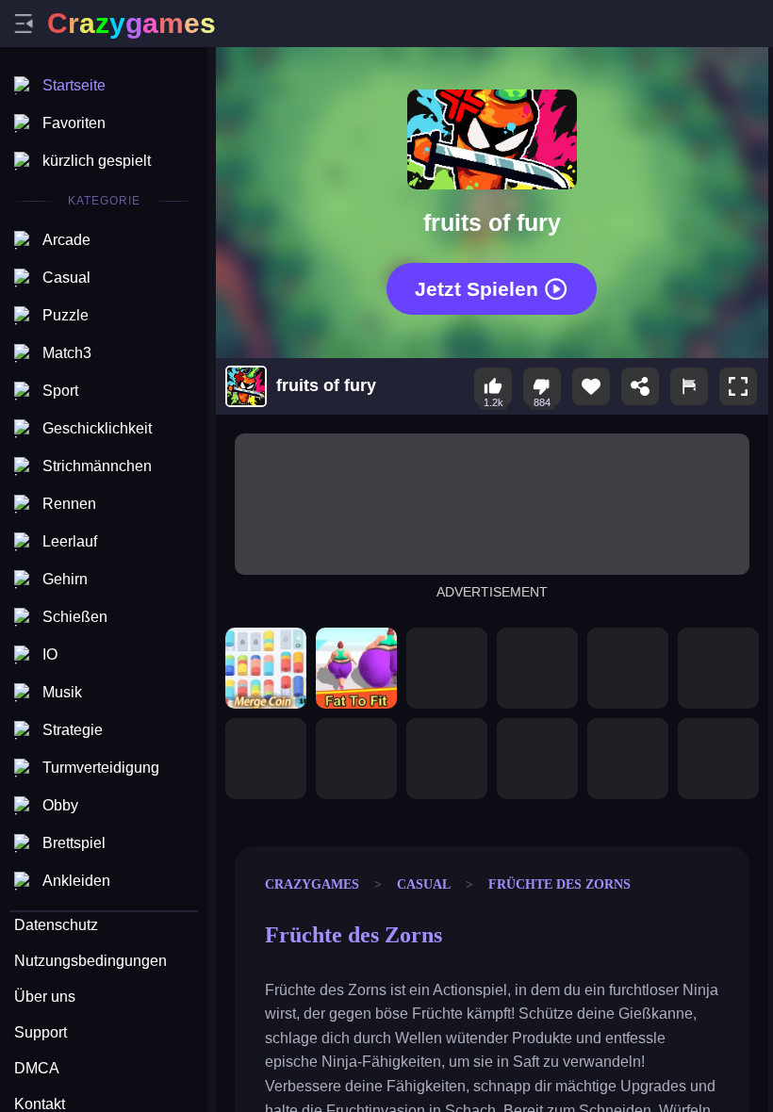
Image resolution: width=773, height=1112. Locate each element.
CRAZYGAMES (312, 883)
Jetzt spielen (476, 289)
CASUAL (424, 883)
